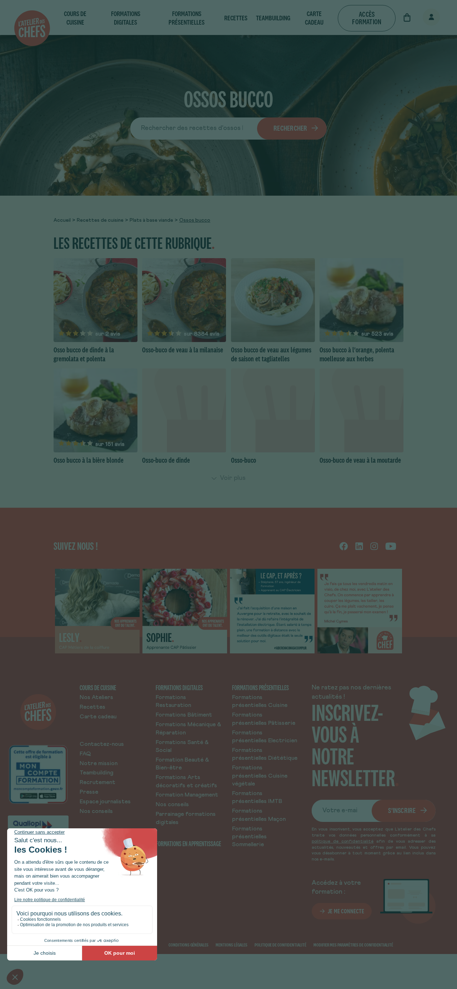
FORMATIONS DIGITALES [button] (125, 18)
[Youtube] (390, 545)
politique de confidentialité (342, 841)
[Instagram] (374, 545)
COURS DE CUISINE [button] (75, 18)
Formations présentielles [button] (187, 18)
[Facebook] (343, 545)
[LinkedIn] (359, 545)
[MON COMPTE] (423, 17)
